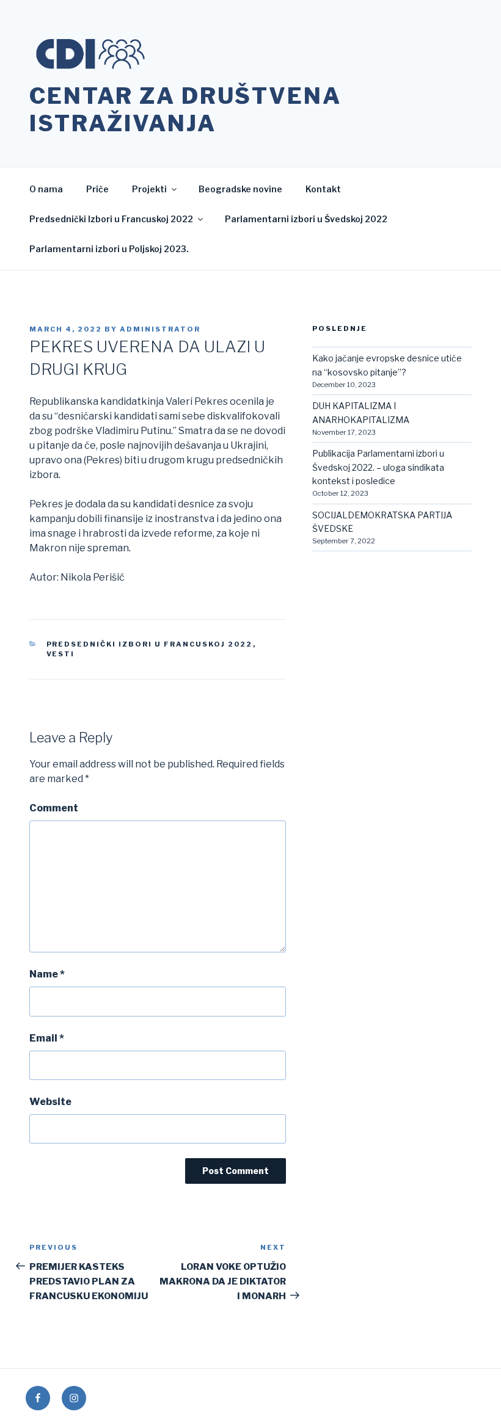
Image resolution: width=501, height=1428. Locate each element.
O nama (46, 189)
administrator (160, 329)
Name (47, 974)
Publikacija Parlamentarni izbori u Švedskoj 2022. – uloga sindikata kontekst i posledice (378, 467)
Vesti (60, 654)
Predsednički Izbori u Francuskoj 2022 (111, 219)
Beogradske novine (240, 189)
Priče (97, 189)
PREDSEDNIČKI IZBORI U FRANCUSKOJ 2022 (149, 644)
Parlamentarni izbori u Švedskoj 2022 (306, 219)
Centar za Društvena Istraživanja (185, 109)
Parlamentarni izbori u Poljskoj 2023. (109, 249)
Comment (53, 808)
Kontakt (323, 189)
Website (50, 1101)
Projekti (149, 189)
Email (46, 1038)
